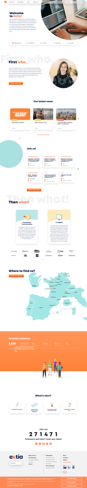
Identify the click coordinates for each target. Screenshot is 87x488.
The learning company (50, 459)
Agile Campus (48, 463)
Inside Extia (49, 455)
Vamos (65, 460)
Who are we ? (32, 455)
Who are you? (17, 43)
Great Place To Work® (50, 457)
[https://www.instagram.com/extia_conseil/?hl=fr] (40, 444)
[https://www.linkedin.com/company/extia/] (44, 444)
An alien (71, 43)
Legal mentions (10, 485)
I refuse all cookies (71, 486)
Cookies (21, 485)
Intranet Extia (67, 462)
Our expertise (32, 457)
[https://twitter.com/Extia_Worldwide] (47, 444)
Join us (30, 464)
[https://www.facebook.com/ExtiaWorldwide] (37, 444)
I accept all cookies (71, 478)
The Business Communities (51, 461)
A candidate (30, 43)
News (64, 455)
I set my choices (72, 482)
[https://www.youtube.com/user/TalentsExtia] (50, 444)
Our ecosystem (50, 465)
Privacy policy (16, 485)
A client (44, 43)
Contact (65, 457)
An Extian (58, 43)
